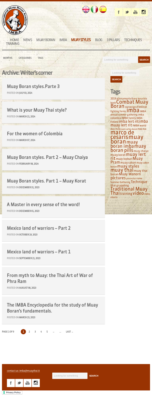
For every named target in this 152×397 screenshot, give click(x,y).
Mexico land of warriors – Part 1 (39, 251)
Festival (142, 107)
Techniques (133, 40)
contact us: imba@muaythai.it (23, 370)
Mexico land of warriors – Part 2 (39, 228)
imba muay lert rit (129, 123)
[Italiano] (94, 9)
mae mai (142, 128)
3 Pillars (113, 40)
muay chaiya (141, 150)
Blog (98, 40)
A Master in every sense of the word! (43, 204)
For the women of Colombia (35, 133)
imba (133, 110)
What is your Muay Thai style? (37, 110)
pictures (118, 177)
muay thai (121, 170)
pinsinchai (131, 178)
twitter (127, 12)
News (27, 40)
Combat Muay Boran (129, 104)
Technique (139, 182)
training (126, 194)
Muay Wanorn (130, 174)
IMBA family (129, 117)
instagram (144, 12)
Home (14, 40)
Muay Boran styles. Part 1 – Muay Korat (46, 181)
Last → (69, 331)
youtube (135, 12)
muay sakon (128, 162)
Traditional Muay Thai (128, 191)
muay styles (128, 166)
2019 (113, 98)
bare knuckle (139, 98)
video (138, 193)
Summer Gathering (120, 182)
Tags (40, 58)
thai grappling (119, 185)
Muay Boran (45, 40)
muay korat (117, 155)
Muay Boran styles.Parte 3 (33, 86)
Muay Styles (81, 40)
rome (139, 178)
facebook (119, 12)
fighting (114, 111)
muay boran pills (128, 148)
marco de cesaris (122, 135)
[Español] (103, 9)
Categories (25, 58)
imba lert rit (129, 121)
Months (7, 58)
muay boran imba (124, 144)
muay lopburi (124, 159)
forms (123, 111)
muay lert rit (128, 156)
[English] (86, 9)
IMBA (63, 40)
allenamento (123, 98)
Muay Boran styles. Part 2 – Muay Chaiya (47, 157)
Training (12, 43)
